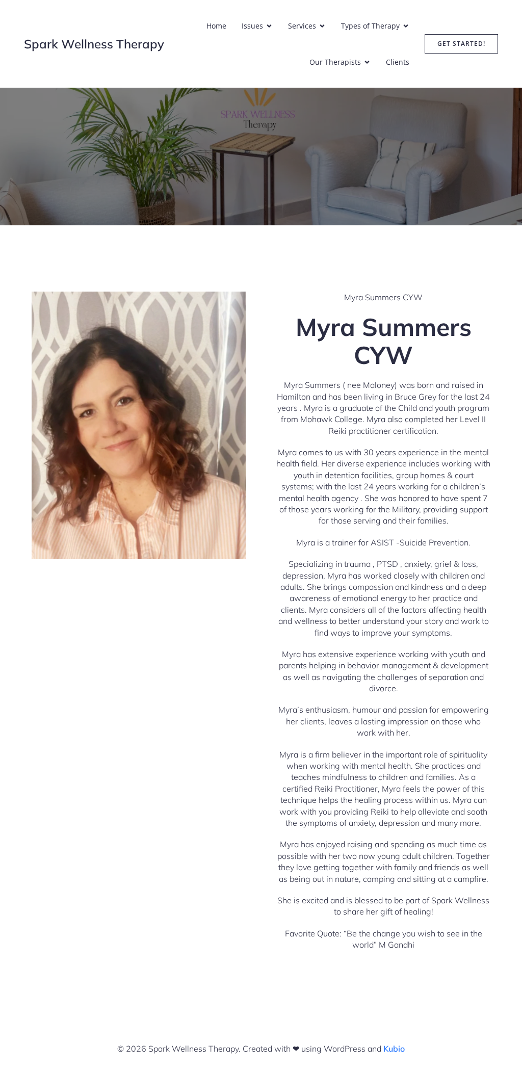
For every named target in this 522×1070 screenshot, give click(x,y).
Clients (397, 62)
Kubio (394, 1048)
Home (216, 26)
